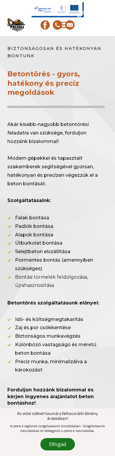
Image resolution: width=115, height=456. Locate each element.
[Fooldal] (16, 24)
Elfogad (57, 444)
